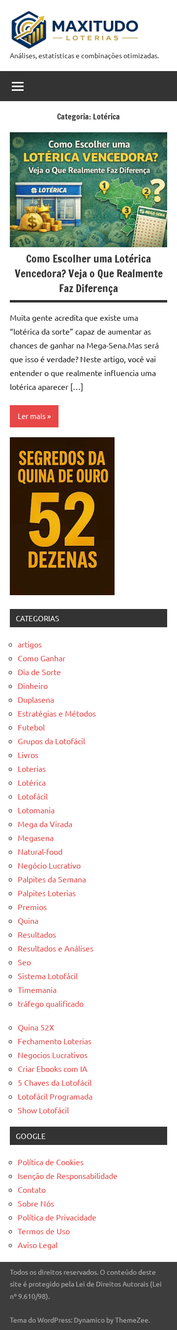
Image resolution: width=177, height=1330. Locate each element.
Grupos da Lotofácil (51, 741)
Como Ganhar (41, 658)
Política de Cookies (51, 1162)
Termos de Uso (44, 1231)
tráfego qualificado (51, 1003)
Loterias (32, 768)
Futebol (31, 727)
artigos (30, 644)
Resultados (37, 934)
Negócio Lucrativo (49, 865)
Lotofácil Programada (55, 1096)
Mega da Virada (45, 824)
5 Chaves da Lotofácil (54, 1082)
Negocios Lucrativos (53, 1055)
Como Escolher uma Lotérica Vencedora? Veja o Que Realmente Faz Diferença (89, 273)
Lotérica (32, 782)
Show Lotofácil (43, 1110)
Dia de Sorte (39, 672)
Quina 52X (36, 1027)
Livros (28, 755)
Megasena (36, 837)
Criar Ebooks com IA (53, 1068)
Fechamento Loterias (54, 1041)
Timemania (37, 989)
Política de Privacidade (57, 1217)
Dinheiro (33, 685)
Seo (24, 962)
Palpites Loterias (47, 893)
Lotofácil (33, 796)
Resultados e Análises (55, 948)
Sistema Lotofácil (48, 976)
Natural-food (40, 851)
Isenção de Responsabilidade (68, 1175)
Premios (32, 907)
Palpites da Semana (52, 879)
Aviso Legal (38, 1245)
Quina (28, 920)
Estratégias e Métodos (57, 713)
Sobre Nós (36, 1203)
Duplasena (36, 699)
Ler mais (32, 415)
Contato (32, 1189)
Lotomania (36, 810)
